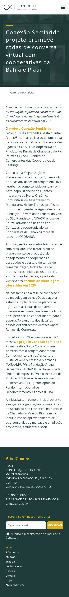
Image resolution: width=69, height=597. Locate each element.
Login (9, 580)
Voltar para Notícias (21, 92)
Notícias (10, 571)
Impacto (10, 561)
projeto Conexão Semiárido (30, 128)
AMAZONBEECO (15, 585)
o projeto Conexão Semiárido (39, 342)
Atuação (10, 557)
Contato (10, 575)
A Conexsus (13, 552)
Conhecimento (14, 566)
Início (9, 547)
